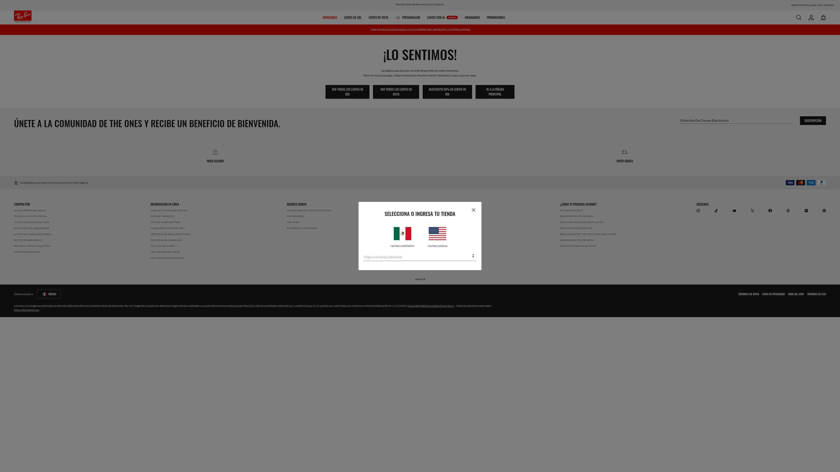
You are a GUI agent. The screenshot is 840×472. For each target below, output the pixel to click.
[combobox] (420, 256)
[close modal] (473, 209)
